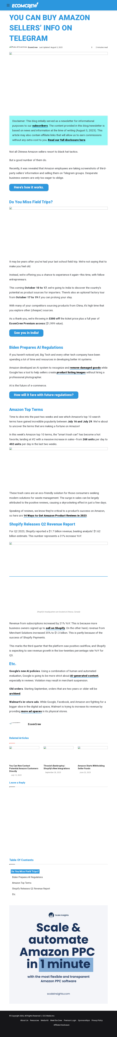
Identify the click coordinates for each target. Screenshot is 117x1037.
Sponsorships (84, 1020)
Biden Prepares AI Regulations (27, 877)
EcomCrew (33, 47)
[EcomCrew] (25, 5)
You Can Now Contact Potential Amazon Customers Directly (23, 768)
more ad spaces (31, 711)
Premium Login (70, 1020)
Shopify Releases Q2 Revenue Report (31, 888)
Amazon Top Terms (21, 883)
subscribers (40, 125)
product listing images (71, 372)
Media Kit (45, 1020)
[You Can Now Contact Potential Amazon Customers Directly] (24, 754)
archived (14, 693)
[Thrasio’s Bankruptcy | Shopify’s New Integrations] (58, 754)
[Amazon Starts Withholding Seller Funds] (93, 754)
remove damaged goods (85, 367)
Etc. (14, 894)
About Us (24, 1020)
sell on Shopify (55, 628)
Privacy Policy (97, 1020)
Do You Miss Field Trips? (25, 871)
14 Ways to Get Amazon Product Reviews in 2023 (55, 515)
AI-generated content (84, 675)
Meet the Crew (56, 1020)
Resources (34, 1020)
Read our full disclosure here (66, 140)
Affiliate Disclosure (61, 1025)
